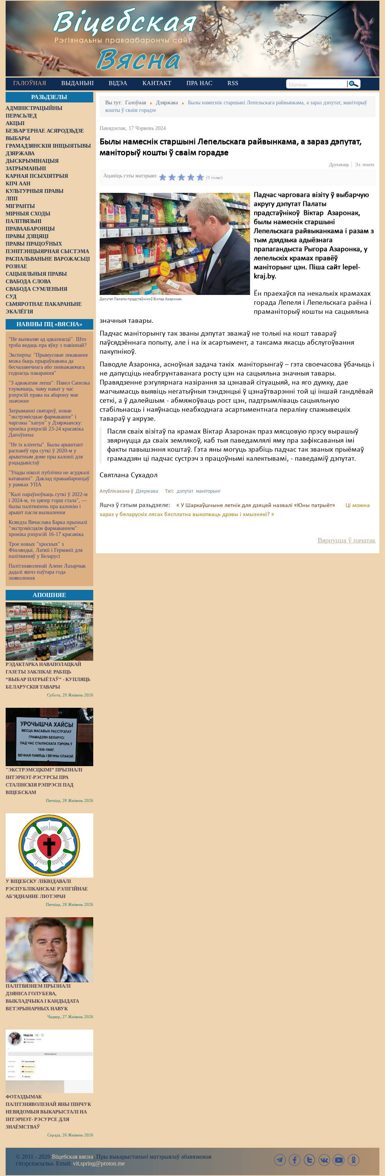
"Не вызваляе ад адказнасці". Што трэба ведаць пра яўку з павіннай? (47, 342)
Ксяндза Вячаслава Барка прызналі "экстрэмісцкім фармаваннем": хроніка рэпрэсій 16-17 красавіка (48, 528)
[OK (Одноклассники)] (353, 1160)
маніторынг (208, 491)
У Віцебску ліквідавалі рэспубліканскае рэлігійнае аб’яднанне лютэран (47, 888)
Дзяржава (147, 491)
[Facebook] (294, 1160)
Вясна (137, 58)
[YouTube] (338, 1160)
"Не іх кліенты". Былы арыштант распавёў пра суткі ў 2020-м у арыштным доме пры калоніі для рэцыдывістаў (46, 454)
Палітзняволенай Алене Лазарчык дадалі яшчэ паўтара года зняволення (47, 572)
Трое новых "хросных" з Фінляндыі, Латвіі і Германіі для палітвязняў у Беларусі (45, 550)
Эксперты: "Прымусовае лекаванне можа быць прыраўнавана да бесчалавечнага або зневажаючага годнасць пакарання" (48, 364)
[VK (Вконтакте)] (324, 1160)
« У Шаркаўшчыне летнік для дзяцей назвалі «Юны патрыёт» (256, 505)
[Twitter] (309, 1160)
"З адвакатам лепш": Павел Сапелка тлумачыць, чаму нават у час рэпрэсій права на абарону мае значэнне (49, 392)
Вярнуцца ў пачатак (347, 540)
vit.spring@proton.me (99, 1163)
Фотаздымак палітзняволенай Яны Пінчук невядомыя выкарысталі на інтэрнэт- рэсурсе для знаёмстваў (48, 1112)
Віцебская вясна (72, 1156)
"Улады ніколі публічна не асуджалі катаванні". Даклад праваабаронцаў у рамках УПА (49, 478)
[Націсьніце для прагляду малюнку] (175, 244)
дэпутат (185, 491)
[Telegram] (280, 1160)
